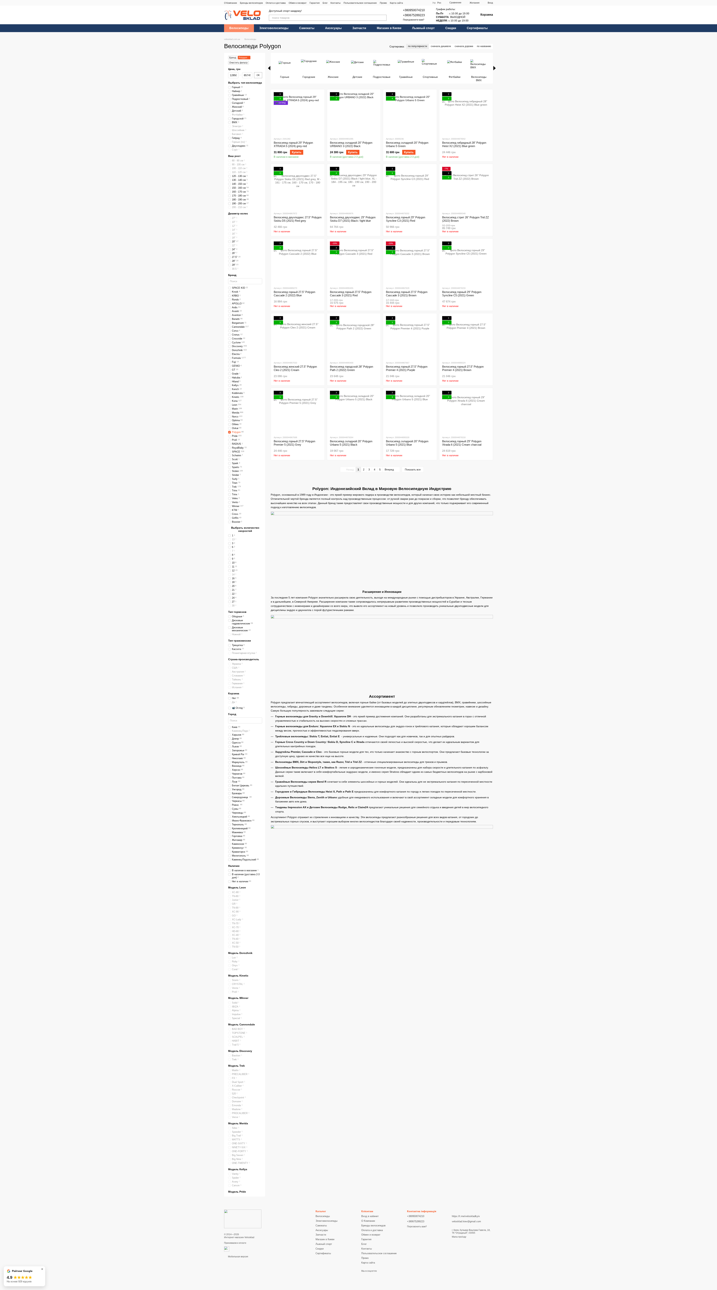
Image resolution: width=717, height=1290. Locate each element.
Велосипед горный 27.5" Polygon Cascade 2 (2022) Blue (294, 293)
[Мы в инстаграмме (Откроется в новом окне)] (417, 2)
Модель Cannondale (241, 1024)
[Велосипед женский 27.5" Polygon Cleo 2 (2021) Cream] (298, 337)
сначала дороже (464, 46)
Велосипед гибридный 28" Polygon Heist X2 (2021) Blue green (464, 144)
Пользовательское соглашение (360, 3)
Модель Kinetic (238, 975)
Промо (383, 3)
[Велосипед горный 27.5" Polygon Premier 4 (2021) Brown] (466, 337)
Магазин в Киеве (389, 28)
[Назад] (269, 68)
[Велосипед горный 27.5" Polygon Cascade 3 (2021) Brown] (410, 262)
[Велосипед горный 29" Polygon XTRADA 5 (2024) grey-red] (298, 113)
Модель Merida (238, 1123)
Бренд (232, 275)
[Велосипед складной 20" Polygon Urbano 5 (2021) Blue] (410, 412)
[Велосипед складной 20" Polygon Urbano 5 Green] (410, 113)
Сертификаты (477, 28)
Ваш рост (234, 156)
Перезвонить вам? (417, 1226)
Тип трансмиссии (239, 640)
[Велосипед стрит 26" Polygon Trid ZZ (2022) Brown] (466, 188)
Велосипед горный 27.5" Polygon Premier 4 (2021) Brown (463, 368)
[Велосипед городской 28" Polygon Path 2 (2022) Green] (354, 337)
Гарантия (315, 3)
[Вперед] (494, 68)
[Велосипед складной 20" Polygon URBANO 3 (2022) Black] (354, 113)
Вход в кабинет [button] (370, 1216)
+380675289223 (414, 15)
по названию (484, 46)
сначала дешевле (441, 46)
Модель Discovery (240, 1050)
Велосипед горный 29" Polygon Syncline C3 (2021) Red (405, 219)
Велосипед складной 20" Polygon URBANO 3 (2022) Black (351, 144)
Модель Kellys (237, 1169)
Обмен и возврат (298, 3)
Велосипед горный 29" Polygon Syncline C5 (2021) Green (461, 293)
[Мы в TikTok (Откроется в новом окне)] (421, 2)
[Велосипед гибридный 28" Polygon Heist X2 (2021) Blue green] (466, 113)
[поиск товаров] (384, 18)
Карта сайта (396, 3)
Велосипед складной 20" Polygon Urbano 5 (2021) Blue (407, 443)
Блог (325, 3)
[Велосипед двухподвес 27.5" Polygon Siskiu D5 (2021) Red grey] (298, 188)
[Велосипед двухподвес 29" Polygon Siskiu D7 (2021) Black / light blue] (354, 188)
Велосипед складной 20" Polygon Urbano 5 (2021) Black (351, 443)
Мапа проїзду (459, 1237)
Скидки (450, 28)
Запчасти (359, 28)
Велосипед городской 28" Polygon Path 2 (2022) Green (351, 368)
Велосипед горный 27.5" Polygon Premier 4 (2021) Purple (406, 368)
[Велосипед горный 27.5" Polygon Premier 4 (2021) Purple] (410, 337)
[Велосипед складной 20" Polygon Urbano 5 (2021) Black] (354, 412)
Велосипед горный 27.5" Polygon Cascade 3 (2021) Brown (406, 293)
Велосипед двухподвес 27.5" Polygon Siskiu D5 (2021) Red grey (298, 219)
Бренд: (233, 57)
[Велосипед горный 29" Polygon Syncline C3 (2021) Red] (410, 188)
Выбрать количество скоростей (245, 529)
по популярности (417, 46)
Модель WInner (238, 998)
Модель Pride (237, 1191)
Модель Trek (236, 1065)
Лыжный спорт (423, 28)
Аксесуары (333, 28)
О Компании (230, 3)
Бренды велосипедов (251, 3)
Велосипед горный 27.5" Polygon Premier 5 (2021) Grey (294, 443)
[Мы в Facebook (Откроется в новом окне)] (408, 2)
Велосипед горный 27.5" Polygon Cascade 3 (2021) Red (350, 293)
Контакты (335, 3)
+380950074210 (414, 10)
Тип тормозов (237, 611)
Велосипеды (239, 28)
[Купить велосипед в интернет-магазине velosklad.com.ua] (242, 1218)
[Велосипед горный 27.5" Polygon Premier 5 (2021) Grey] (298, 412)
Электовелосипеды (273, 28)
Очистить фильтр (238, 62)
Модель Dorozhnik (240, 952)
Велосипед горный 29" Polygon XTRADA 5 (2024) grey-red (293, 144)
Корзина (233, 693)
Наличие (234, 865)
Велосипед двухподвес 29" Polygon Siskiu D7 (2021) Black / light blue (352, 219)
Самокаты (306, 28)
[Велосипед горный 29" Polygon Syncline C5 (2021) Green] (466, 262)
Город (232, 714)
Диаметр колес (238, 213)
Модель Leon (237, 887)
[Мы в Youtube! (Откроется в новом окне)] (412, 2)
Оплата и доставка (276, 3)
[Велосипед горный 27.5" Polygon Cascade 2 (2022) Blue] (298, 262)
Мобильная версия (237, 1256)
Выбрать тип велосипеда (245, 82)
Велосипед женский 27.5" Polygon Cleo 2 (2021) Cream (295, 368)
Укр (434, 3)
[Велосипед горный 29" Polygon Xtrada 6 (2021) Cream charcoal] (466, 412)
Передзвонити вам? (413, 19)
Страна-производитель (243, 659)
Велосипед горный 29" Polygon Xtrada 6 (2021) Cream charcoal (461, 443)
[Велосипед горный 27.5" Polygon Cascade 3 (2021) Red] (354, 262)
